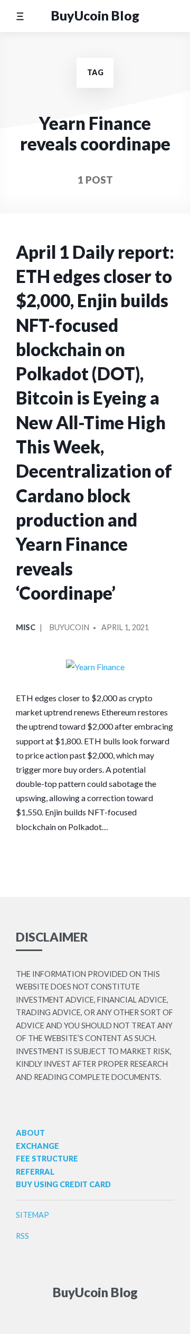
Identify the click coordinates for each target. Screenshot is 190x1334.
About (30, 1132)
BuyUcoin (69, 627)
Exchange (37, 1145)
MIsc (25, 627)
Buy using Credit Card (63, 1184)
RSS (22, 1235)
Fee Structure (47, 1158)
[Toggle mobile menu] (20, 16)
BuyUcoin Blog (95, 15)
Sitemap (32, 1214)
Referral (35, 1171)
